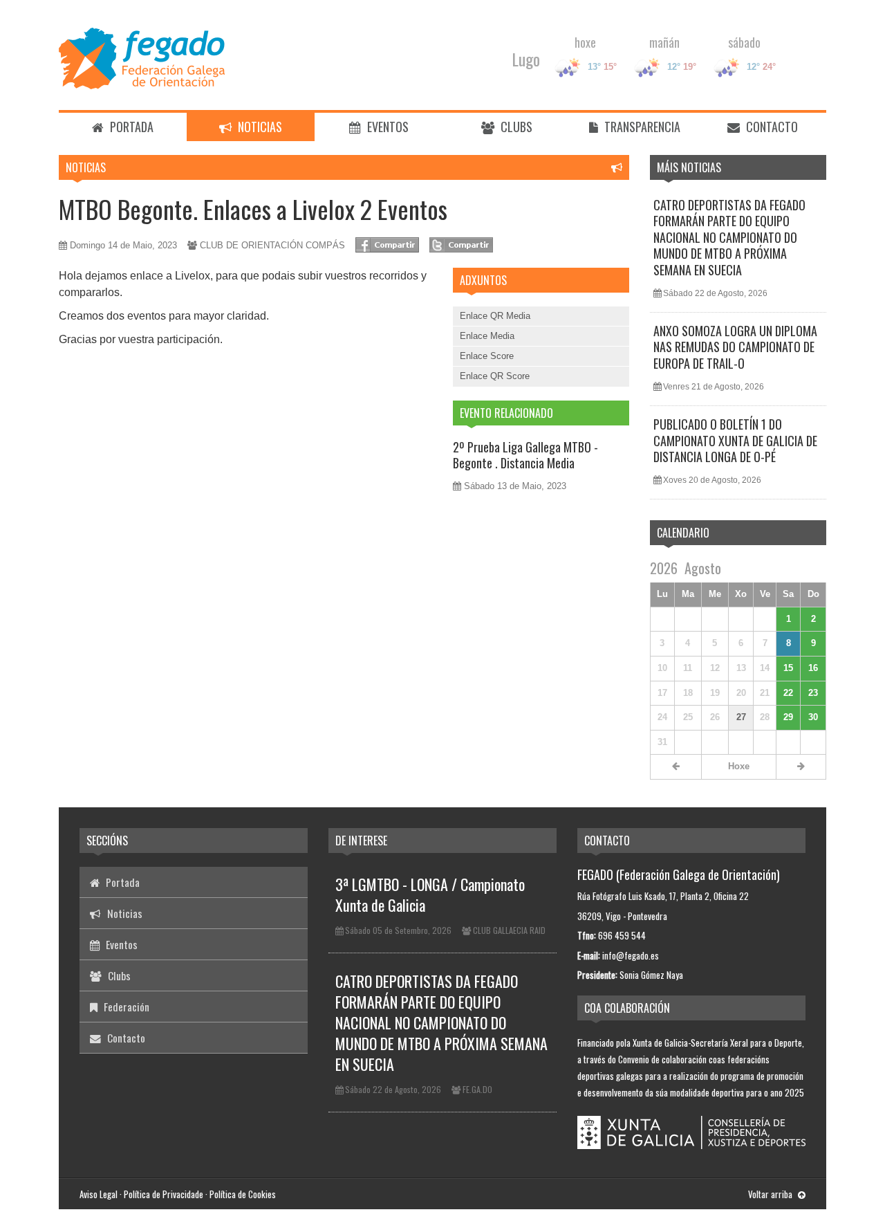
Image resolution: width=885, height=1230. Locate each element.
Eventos (386, 127)
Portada (130, 127)
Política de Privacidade (163, 1194)
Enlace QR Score (495, 376)
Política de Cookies (242, 1194)
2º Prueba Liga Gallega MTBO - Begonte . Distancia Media (525, 455)
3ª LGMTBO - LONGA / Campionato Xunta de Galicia (430, 894)
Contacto (770, 127)
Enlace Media (487, 336)
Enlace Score (487, 356)
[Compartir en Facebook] (387, 245)
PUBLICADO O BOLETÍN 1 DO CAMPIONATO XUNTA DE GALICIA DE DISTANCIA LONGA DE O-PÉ (735, 440)
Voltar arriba (771, 1194)
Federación (125, 1006)
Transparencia (641, 127)
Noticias (258, 127)
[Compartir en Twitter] (461, 245)
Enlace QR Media (495, 316)
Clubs (515, 127)
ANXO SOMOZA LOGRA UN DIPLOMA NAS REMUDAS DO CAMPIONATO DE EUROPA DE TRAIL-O (735, 347)
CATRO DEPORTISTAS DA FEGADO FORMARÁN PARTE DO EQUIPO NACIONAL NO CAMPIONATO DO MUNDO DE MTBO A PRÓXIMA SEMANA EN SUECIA (729, 237)
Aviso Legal (99, 1194)
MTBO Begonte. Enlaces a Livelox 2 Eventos (253, 208)
